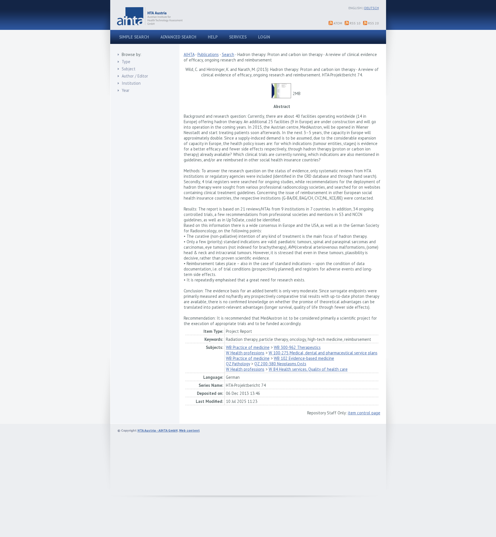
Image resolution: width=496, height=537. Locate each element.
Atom (338, 23)
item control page (364, 413)
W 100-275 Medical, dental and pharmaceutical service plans (323, 353)
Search (228, 54)
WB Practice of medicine (248, 347)
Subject (128, 69)
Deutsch (371, 8)
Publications (208, 54)
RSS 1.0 (355, 23)
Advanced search (178, 37)
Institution (131, 83)
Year (125, 90)
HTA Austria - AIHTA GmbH (157, 430)
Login (264, 37)
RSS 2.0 (373, 23)
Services (238, 37)
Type (126, 61)
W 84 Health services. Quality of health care (308, 369)
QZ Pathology (238, 363)
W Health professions (245, 353)
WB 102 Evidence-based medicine (304, 358)
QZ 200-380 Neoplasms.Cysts (280, 363)
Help (213, 37)
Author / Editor (135, 76)
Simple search (134, 37)
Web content (189, 430)
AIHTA (189, 54)
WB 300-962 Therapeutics (297, 347)
